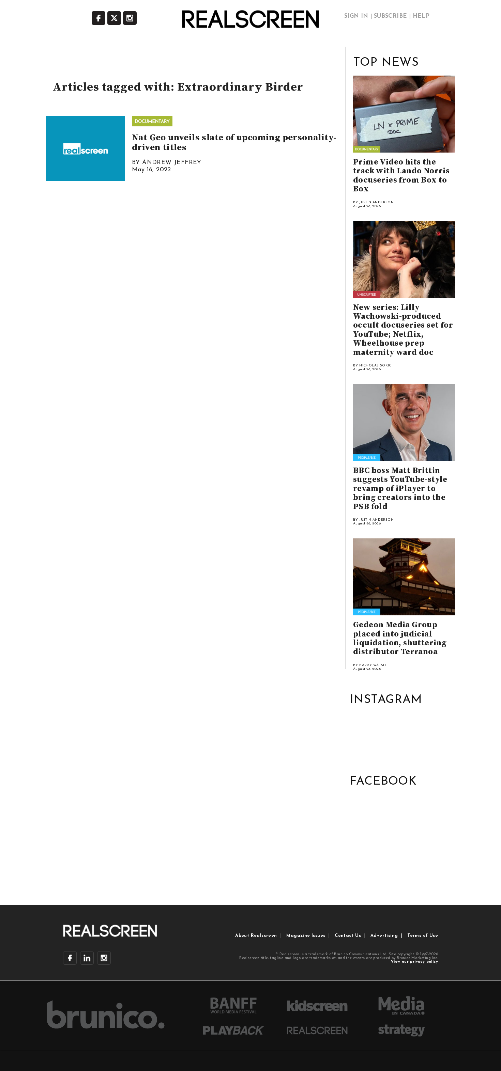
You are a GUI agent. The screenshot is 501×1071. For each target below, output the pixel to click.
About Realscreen (256, 935)
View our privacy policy (414, 962)
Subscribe (390, 16)
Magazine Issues (305, 935)
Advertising (384, 935)
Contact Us (348, 935)
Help (421, 16)
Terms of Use (422, 935)
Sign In (356, 16)
